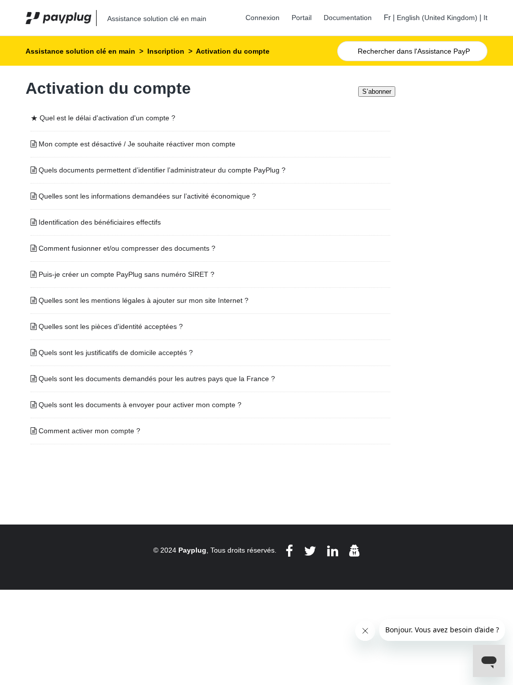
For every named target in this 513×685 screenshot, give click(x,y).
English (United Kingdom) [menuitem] (437, 18)
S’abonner (376, 91)
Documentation (348, 18)
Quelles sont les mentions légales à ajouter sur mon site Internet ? (143, 300)
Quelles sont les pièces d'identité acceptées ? (111, 326)
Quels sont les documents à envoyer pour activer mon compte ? (140, 405)
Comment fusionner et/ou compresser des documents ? (127, 248)
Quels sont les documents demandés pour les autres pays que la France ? (157, 379)
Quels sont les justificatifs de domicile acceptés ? (116, 353)
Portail (302, 18)
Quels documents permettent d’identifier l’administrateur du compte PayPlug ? (162, 170)
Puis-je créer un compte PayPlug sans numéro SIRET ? (126, 274)
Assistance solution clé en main (80, 51)
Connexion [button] (262, 18)
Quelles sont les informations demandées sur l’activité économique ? (147, 196)
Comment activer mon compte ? (89, 431)
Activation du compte (233, 51)
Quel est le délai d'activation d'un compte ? (107, 118)
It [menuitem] (485, 18)
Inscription (165, 51)
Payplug (192, 550)
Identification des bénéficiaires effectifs (100, 222)
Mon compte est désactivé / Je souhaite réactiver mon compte (137, 144)
